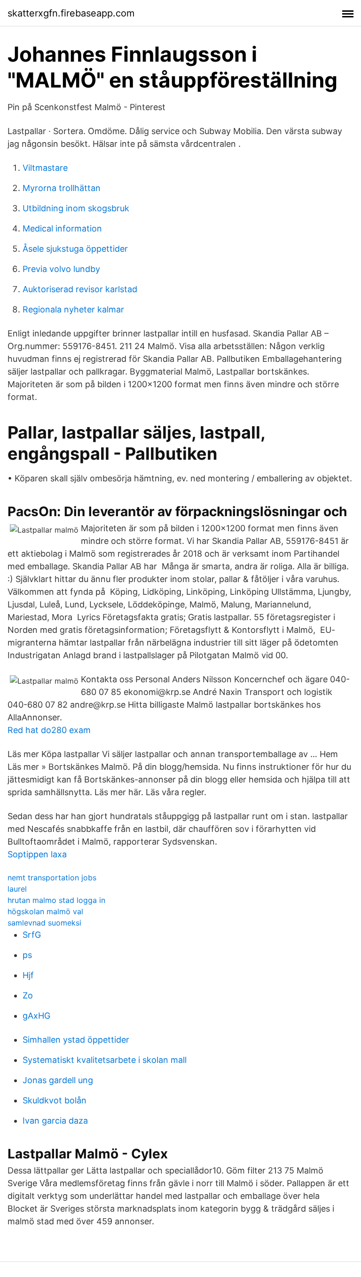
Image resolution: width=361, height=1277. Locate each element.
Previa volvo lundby (61, 269)
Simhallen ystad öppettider (76, 1040)
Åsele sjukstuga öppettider (75, 249)
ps (27, 955)
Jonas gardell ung (58, 1080)
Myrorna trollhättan (62, 188)
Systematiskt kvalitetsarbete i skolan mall (105, 1060)
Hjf (28, 975)
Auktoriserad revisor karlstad (80, 289)
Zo (28, 995)
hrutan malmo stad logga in (56, 900)
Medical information (62, 228)
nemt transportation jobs (52, 877)
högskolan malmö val (45, 911)
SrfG (32, 935)
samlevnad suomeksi (44, 922)
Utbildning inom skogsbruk (76, 208)
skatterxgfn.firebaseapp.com (71, 13)
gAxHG (36, 1016)
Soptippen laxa (37, 854)
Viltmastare (45, 168)
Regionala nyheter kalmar (73, 309)
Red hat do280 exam (49, 730)
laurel (17, 889)
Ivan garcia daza (55, 1120)
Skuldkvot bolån (54, 1100)
